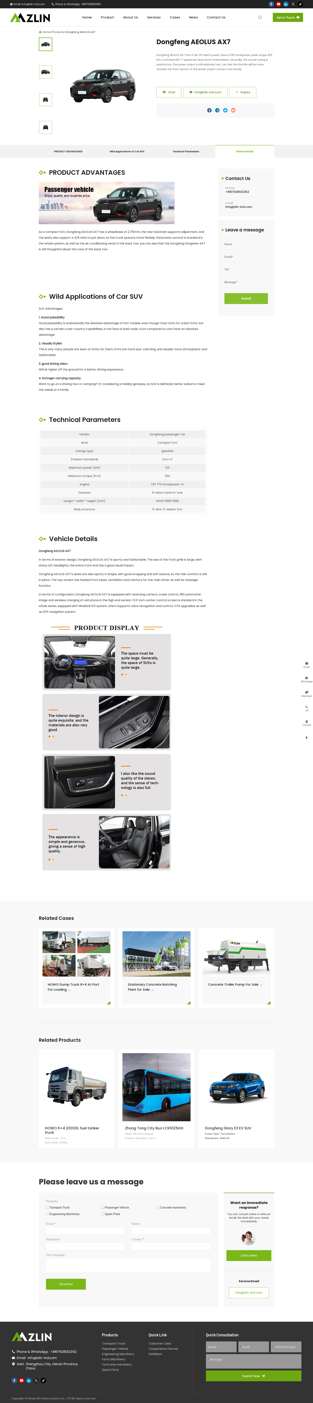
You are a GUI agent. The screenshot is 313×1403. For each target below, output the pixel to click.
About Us (130, 17)
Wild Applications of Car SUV (127, 151)
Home (87, 17)
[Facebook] (271, 4)
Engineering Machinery (118, 1354)
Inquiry (242, 92)
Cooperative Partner (163, 1349)
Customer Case (160, 1343)
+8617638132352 (91, 4)
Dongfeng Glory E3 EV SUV (228, 1128)
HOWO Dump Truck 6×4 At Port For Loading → (73, 987)
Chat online (249, 1255)
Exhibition (155, 1354)
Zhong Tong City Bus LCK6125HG (154, 1128)
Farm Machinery (113, 1359)
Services (154, 17)
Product (107, 17)
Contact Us (216, 17)
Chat (168, 92)
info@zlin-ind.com (33, 4)
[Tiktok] (300, 4)
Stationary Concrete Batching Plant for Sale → (152, 987)
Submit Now (251, 1376)
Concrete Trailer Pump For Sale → (235, 984)
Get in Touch (288, 17)
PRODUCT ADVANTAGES (68, 151)
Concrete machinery (117, 1364)
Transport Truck (113, 1343)
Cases (175, 17)
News (193, 17)
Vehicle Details (245, 151)
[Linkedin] (286, 4)
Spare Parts (110, 1370)
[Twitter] (293, 4)
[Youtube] (278, 4)
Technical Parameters (186, 151)
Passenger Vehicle (115, 1349)
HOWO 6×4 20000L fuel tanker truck (72, 1130)
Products (58, 32)
